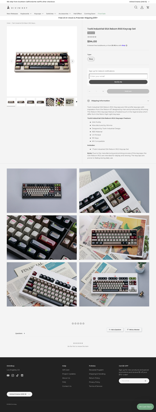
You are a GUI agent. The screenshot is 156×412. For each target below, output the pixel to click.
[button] (148, 7)
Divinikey (14, 404)
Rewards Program (96, 370)
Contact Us (66, 386)
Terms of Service (95, 386)
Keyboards (24, 14)
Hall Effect (78, 14)
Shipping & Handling (97, 374)
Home (8, 23)
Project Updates (69, 374)
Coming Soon (89, 14)
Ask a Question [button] (116, 330)
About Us (66, 378)
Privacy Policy (94, 382)
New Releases (12, 14)
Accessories (63, 14)
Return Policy (94, 378)
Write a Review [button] (134, 330)
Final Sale (101, 14)
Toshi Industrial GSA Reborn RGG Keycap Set (24, 23)
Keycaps (37, 14)
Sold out (128, 91)
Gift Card (65, 370)
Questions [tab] (18, 333)
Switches (49, 14)
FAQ (64, 382)
